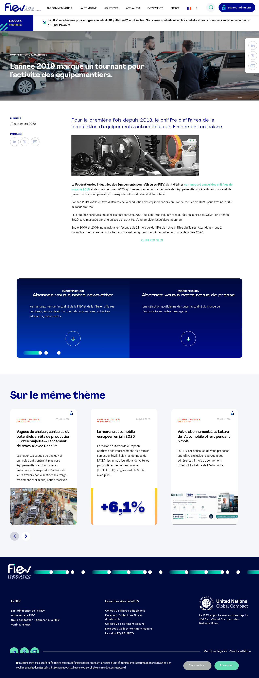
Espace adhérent (240, 8)
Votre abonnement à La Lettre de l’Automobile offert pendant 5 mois (204, 437)
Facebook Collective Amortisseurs (129, 629)
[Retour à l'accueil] (23, 7)
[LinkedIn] (252, 45)
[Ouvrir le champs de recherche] (211, 7)
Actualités (133, 8)
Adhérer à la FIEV (23, 615)
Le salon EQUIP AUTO (119, 633)
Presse (175, 8)
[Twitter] (252, 55)
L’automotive (88, 8)
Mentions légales (215, 651)
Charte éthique (240, 651)
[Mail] (35, 141)
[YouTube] (252, 65)
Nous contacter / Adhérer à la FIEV (35, 620)
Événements (155, 8)
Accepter (227, 665)
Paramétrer (197, 665)
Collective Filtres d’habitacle (125, 611)
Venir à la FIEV (21, 625)
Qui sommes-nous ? (59, 8)
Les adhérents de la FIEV (28, 611)
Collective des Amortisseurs (124, 624)
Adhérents (111, 8)
